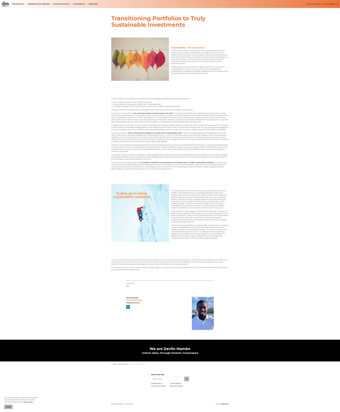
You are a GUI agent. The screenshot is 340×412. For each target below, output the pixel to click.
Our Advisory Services (61, 4)
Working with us (18, 4)
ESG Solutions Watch (313, 4)
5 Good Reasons (79, 4)
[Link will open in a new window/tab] (128, 307)
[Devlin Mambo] (5, 4)
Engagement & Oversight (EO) (39, 4)
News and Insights (329, 4)
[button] (140, 59)
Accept (8, 407)
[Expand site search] (338, 4)
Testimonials (93, 4)
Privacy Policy (129, 404)
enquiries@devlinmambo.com (121, 394)
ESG (127, 286)
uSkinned (224, 404)
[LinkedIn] (203, 379)
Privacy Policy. (28, 402)
